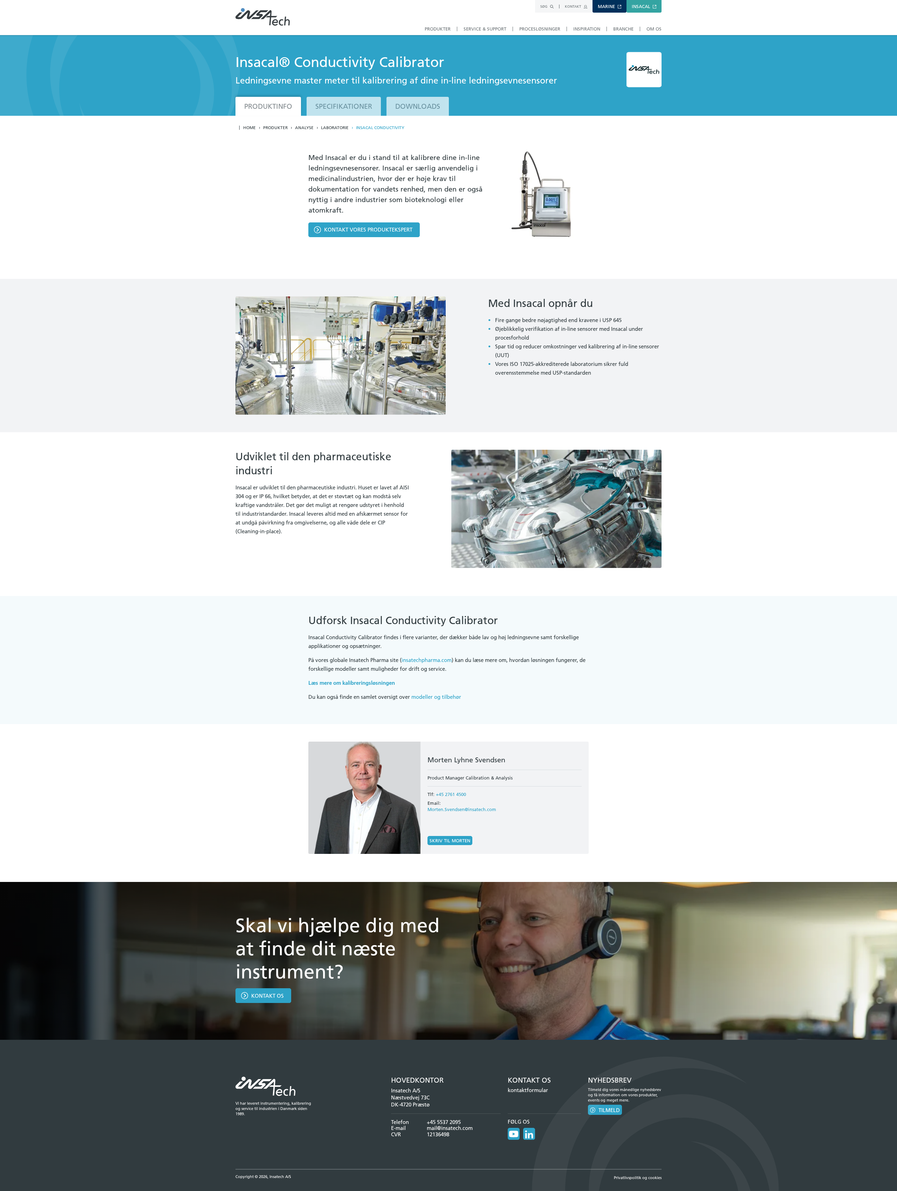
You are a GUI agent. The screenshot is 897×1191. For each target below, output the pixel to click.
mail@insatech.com (450, 1128)
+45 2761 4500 (451, 794)
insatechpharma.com (427, 660)
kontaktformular (528, 1090)
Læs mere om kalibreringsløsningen (351, 683)
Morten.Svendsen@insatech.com (461, 809)
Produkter (275, 128)
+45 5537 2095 (444, 1122)
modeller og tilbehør (436, 697)
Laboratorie (335, 128)
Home (249, 128)
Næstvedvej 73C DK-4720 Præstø (410, 1101)
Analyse (304, 128)
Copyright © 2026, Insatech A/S (263, 1176)
